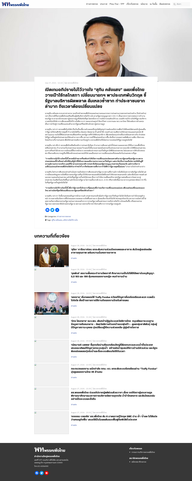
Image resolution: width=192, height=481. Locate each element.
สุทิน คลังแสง (57, 220)
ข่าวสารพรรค (92, 4)
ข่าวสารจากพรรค (64, 216)
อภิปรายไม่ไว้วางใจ (70, 220)
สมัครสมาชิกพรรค (139, 461)
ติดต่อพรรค (164, 4)
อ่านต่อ (74, 258)
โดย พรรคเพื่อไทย (71, 83)
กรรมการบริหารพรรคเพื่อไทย (143, 452)
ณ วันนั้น (153, 4)
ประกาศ (103, 4)
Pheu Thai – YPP (117, 4)
